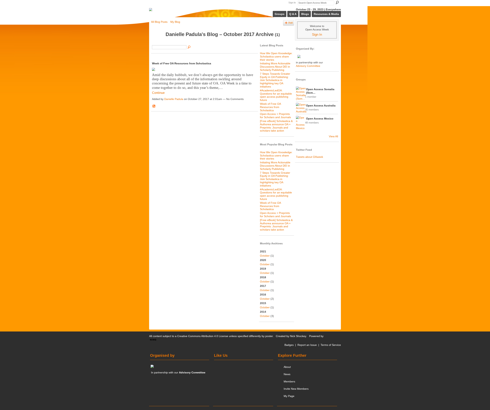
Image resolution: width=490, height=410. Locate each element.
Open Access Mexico (319, 118)
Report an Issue (307, 344)
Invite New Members (296, 388)
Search (337, 2)
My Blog (175, 21)
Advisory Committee (308, 65)
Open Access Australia (321, 105)
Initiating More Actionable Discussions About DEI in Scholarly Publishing (275, 66)
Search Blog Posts (189, 47)
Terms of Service (331, 344)
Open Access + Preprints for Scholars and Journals (275, 115)
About (287, 366)
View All (333, 136)
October (265, 255)
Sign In (292, 2)
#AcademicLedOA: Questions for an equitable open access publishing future (276, 95)
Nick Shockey (298, 336)
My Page (289, 396)
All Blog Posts (159, 21)
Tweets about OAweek (309, 156)
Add (290, 22)
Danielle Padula (173, 99)
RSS (154, 106)
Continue (158, 93)
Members (289, 381)
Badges (289, 344)
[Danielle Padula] (157, 41)
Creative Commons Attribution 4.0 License (202, 336)
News (287, 374)
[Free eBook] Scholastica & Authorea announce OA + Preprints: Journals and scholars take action (276, 125)
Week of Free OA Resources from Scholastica (181, 63)
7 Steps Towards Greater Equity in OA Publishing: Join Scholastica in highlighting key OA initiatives (275, 80)
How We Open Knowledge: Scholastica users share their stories (276, 56)
